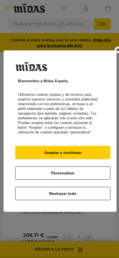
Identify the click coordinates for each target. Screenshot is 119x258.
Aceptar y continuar (63, 152)
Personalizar (62, 173)
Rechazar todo (63, 193)
